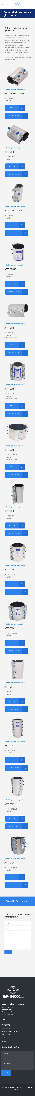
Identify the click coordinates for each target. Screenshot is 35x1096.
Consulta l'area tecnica (17, 901)
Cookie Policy (5, 1028)
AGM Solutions (18, 1090)
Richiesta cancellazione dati (10, 1031)
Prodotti (4, 1038)
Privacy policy (5, 1025)
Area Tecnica (5, 1034)
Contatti (4, 1041)
